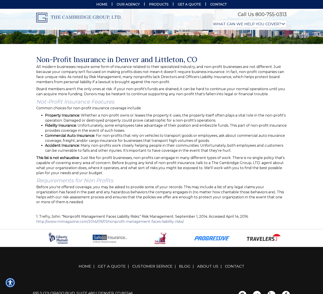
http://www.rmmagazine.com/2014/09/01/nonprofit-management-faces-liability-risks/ (109, 265)
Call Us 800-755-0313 (262, 14)
